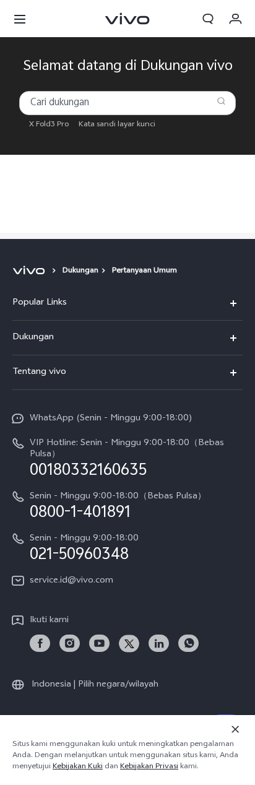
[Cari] (221, 101)
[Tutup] (235, 729)
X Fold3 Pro (49, 125)
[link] (40, 644)
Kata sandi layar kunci (117, 125)
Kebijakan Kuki (78, 767)
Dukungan (80, 271)
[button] (19, 18)
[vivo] (30, 271)
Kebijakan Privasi (149, 767)
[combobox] (127, 103)
